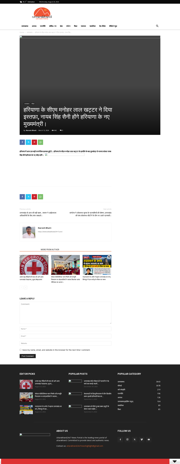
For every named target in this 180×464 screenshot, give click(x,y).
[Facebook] (22, 142)
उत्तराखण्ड (24, 26)
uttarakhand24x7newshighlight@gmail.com (85, 446)
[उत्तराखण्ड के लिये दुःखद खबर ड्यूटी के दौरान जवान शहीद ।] (75, 409)
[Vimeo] (141, 439)
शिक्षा (75, 26)
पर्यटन (68, 26)
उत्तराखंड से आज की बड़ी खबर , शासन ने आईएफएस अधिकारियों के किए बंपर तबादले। (38, 214)
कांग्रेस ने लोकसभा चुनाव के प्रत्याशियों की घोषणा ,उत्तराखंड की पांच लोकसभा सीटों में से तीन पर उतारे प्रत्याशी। (90, 214)
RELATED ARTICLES (29, 250)
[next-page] (25, 287)
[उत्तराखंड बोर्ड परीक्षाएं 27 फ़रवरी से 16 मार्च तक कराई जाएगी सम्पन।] (75, 384)
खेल (61, 26)
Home (22, 32)
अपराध (34, 26)
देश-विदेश (102, 26)
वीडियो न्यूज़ (113, 26)
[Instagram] (127, 439)
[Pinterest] (34, 142)
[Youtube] (148, 439)
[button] (157, 26)
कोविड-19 (52, 26)
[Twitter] (28, 142)
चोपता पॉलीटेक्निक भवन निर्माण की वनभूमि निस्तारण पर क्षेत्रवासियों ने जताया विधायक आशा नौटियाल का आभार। (65, 279)
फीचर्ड (32, 104)
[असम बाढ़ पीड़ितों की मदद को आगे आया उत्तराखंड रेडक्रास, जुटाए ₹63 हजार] (34, 265)
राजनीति (42, 26)
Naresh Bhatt (31, 130)
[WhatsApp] (40, 142)
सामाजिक (93, 26)
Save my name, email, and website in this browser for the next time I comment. (56, 350)
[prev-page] (21, 287)
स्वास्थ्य (83, 26)
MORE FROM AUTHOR (50, 250)
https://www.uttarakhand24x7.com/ (50, 232)
